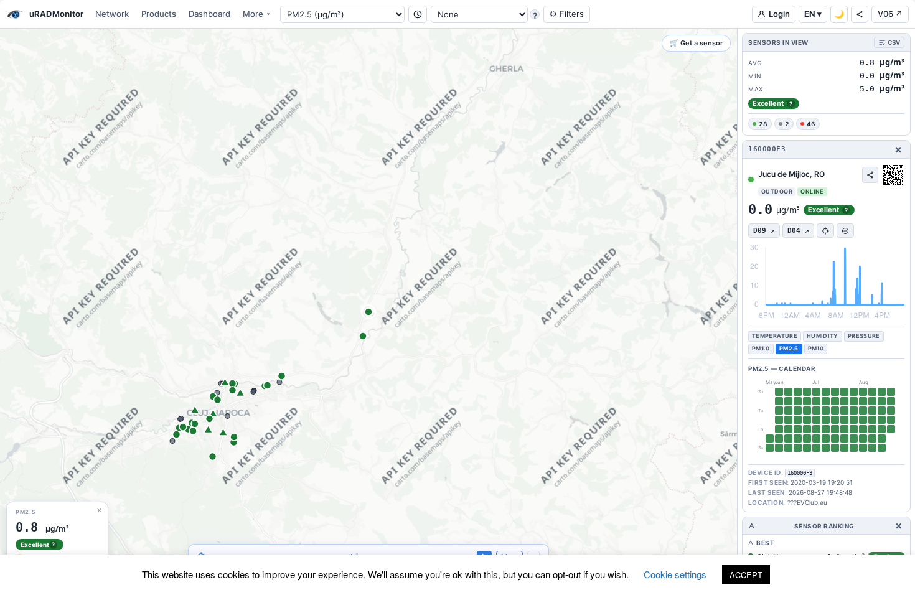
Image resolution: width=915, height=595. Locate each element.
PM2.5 (789, 348)
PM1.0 (761, 348)
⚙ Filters (567, 14)
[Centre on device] (825, 230)
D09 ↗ (764, 231)
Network (112, 14)
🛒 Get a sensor (696, 43)
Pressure (864, 335)
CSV (894, 42)
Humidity (822, 335)
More (253, 14)
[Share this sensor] (870, 175)
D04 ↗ (798, 231)
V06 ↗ (890, 14)
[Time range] (417, 14)
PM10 (816, 348)
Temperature (774, 335)
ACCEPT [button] (746, 575)
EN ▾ (813, 14)
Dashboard (209, 14)
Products (158, 14)
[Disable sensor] (845, 230)
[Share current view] (859, 14)
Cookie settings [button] (675, 574)
